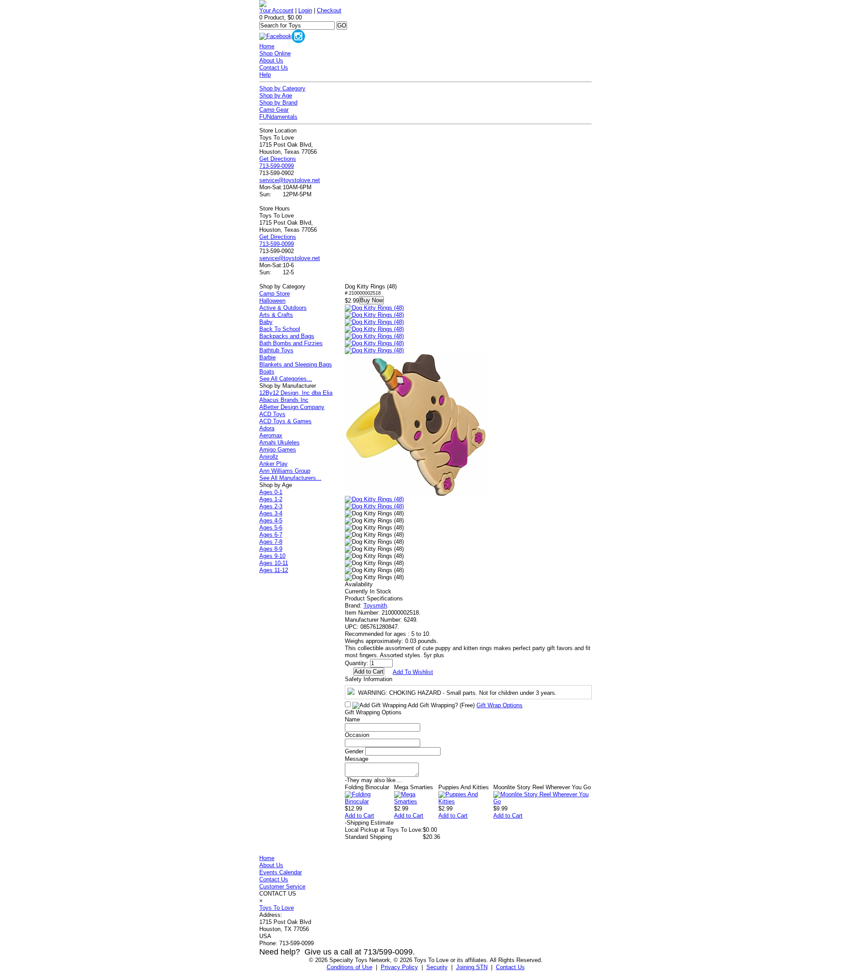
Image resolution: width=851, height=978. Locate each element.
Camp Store (274, 293)
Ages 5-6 (270, 527)
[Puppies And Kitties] (465, 801)
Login (305, 10)
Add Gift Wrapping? (440, 705)
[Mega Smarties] (416, 801)
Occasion (357, 735)
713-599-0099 (276, 166)
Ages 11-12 (273, 570)
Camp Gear (274, 109)
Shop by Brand (278, 102)
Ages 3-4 (270, 513)
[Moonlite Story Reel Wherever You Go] (542, 801)
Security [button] (437, 967)
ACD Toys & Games (285, 421)
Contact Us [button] (510, 967)
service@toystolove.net (289, 180)
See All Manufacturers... (290, 478)
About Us (271, 60)
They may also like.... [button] (373, 780)
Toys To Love (276, 907)
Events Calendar (280, 872)
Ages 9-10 (272, 556)
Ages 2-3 (270, 506)
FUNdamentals (278, 116)
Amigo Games (277, 449)
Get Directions (277, 159)
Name (352, 719)
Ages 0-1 (270, 492)
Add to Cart (359, 815)
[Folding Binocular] (369, 801)
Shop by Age (275, 95)
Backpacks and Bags (286, 336)
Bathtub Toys (276, 350)
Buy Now (371, 300)
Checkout (329, 10)
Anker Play (273, 463)
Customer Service (282, 886)
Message (356, 759)
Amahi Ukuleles (279, 442)
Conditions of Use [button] (349, 967)
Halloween (272, 300)
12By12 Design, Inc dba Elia (295, 393)
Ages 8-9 (270, 548)
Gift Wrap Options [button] (499, 705)
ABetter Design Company (291, 407)
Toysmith (375, 605)
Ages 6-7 (270, 534)
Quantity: (356, 663)
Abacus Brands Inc (283, 400)
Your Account (276, 10)
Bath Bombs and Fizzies (291, 343)
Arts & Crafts (276, 315)
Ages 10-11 (273, 563)
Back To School (279, 329)
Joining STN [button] (472, 967)
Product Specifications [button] (374, 598)
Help (265, 74)
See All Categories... (285, 378)
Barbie (267, 357)
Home (266, 46)
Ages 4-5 (270, 520)
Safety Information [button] (368, 679)
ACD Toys (272, 414)
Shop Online (275, 53)
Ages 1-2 (270, 499)
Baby (266, 322)
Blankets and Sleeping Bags (295, 364)
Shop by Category (282, 88)
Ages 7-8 (270, 541)
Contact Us (273, 67)
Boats (266, 371)
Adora (266, 428)
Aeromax (270, 435)
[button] (374, 308)
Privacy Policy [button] (399, 967)
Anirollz (268, 456)
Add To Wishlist (413, 672)
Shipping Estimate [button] (369, 822)
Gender (354, 751)
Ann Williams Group (284, 471)
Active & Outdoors (283, 307)
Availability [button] (359, 584)
